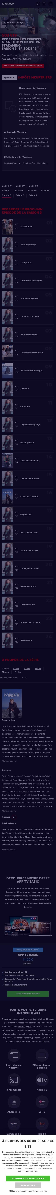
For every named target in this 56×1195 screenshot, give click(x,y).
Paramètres (28, 1185)
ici (37, 1171)
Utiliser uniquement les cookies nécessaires (28, 1191)
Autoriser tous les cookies (28, 1178)
